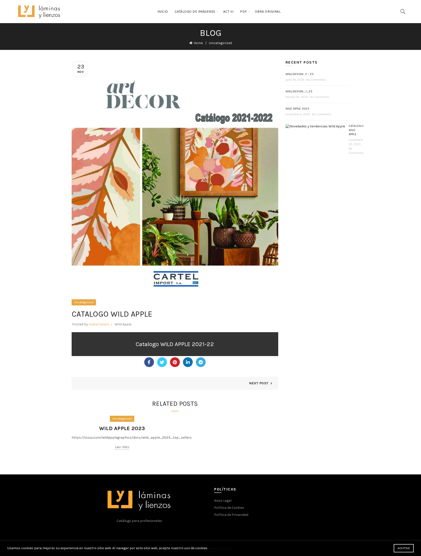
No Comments (316, 79)
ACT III (228, 11)
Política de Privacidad (231, 515)
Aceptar (404, 548)
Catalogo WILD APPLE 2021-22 (175, 344)
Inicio (162, 11)
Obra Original (268, 11)
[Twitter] (162, 362)
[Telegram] (201, 362)
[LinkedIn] (188, 362)
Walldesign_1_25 (299, 91)
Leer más (122, 447)
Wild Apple (123, 324)
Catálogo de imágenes (195, 11)
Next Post (258, 383)
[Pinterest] (175, 362)
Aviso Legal (222, 501)
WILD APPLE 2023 (122, 428)
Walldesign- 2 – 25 (300, 74)
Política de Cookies (229, 508)
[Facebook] (149, 362)
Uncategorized (220, 43)
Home (198, 43)
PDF (243, 11)
